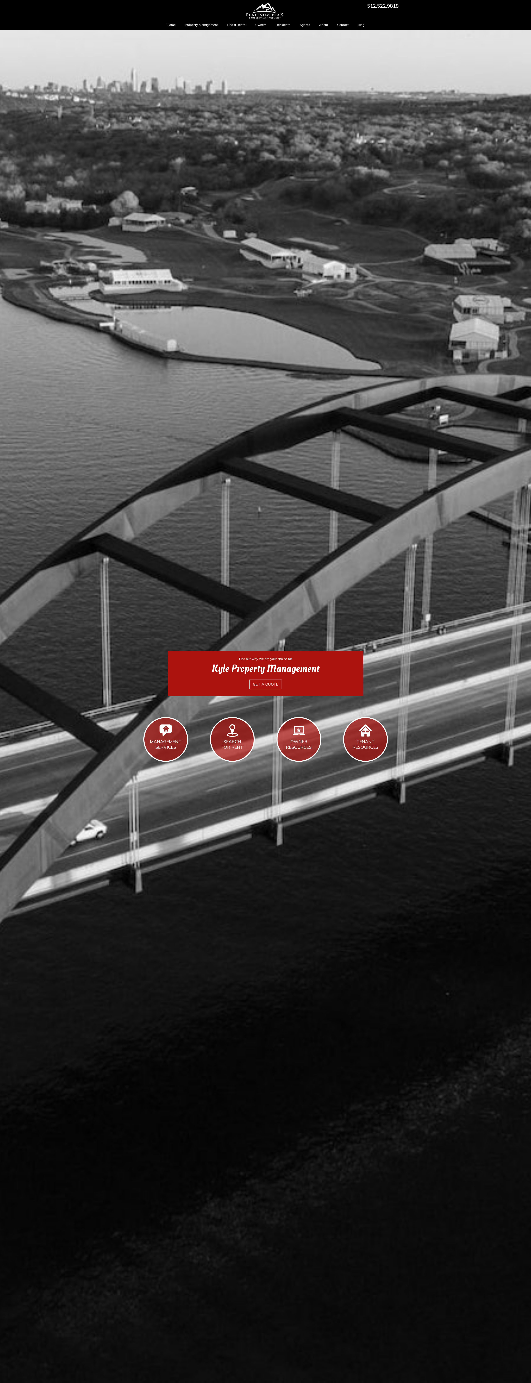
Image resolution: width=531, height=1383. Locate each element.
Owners (261, 25)
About (323, 25)
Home (171, 25)
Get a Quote (265, 684)
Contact (343, 25)
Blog (361, 25)
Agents (305, 25)
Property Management (201, 25)
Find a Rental (236, 25)
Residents (283, 25)
